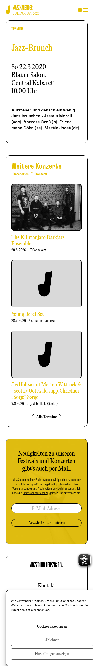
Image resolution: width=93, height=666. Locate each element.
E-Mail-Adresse (46, 508)
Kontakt (46, 586)
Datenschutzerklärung (36, 493)
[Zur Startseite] (8, 9)
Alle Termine (46, 417)
